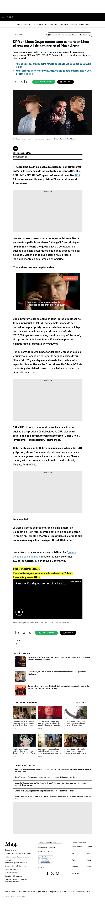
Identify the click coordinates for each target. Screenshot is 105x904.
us (73, 853)
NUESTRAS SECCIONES (79, 843)
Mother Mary (63, 24)
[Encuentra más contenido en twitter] (21, 81)
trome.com (67, 891)
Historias (76, 873)
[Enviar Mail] (14, 153)
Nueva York (43, 24)
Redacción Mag (24, 153)
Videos (89, 846)
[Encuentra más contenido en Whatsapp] (27, 81)
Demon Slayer (84, 24)
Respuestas (77, 846)
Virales (75, 867)
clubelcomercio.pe (27, 891)
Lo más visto (21, 654)
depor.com (54, 891)
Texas (34, 24)
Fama (74, 860)
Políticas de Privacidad (46, 847)
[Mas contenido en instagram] (57, 873)
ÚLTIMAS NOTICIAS (24, 766)
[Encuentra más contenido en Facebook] (16, 81)
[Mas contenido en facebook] (47, 873)
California (26, 24)
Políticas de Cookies (46, 852)
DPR (17, 644)
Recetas (89, 867)
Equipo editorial (10, 850)
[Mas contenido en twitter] (52, 873)
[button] (19, 612)
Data (88, 853)
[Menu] (4, 17)
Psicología (53, 24)
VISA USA (73, 24)
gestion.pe (42, 891)
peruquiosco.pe (11, 896)
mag (23, 896)
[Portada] (11, 848)
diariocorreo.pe (81, 891)
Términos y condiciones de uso (49, 843)
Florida (18, 24)
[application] (47, 599)
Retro (88, 860)
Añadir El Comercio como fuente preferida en (69, 35)
